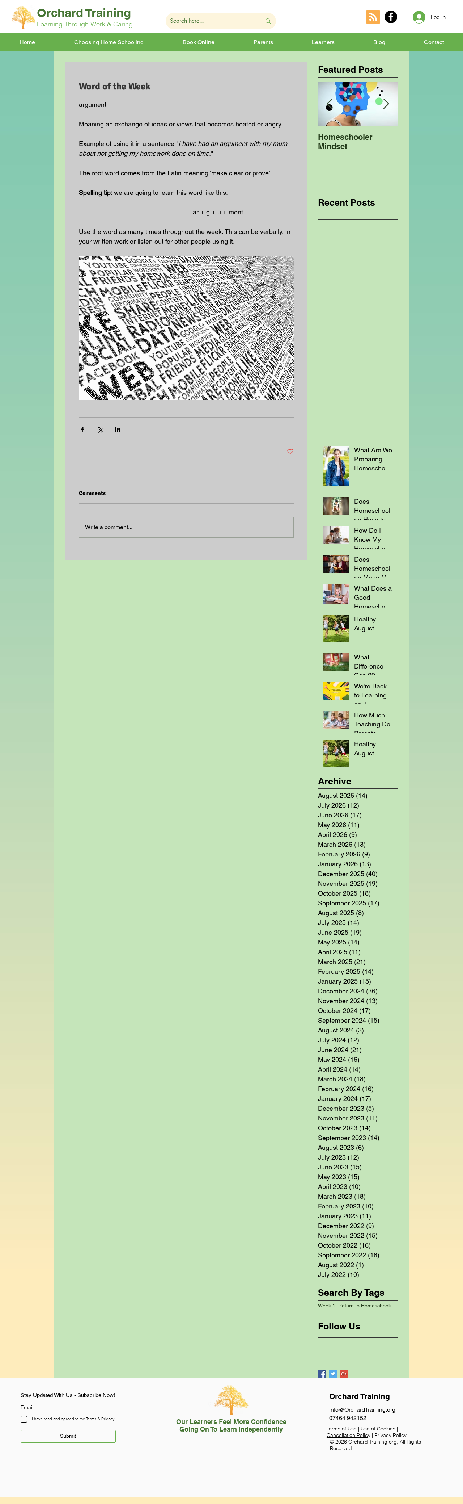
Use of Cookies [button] (379, 1428)
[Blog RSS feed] (373, 17)
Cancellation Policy (348, 1435)
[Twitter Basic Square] (333, 1374)
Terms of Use (342, 1428)
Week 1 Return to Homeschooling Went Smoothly (358, 1305)
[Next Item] (386, 104)
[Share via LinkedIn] (117, 429)
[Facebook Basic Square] (322, 1374)
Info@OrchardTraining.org (362, 1409)
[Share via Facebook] (82, 429)
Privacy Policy (390, 1435)
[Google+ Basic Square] (344, 1374)
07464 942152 (347, 1418)
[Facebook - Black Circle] (391, 17)
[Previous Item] (329, 104)
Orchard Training (84, 12)
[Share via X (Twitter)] (100, 429)
